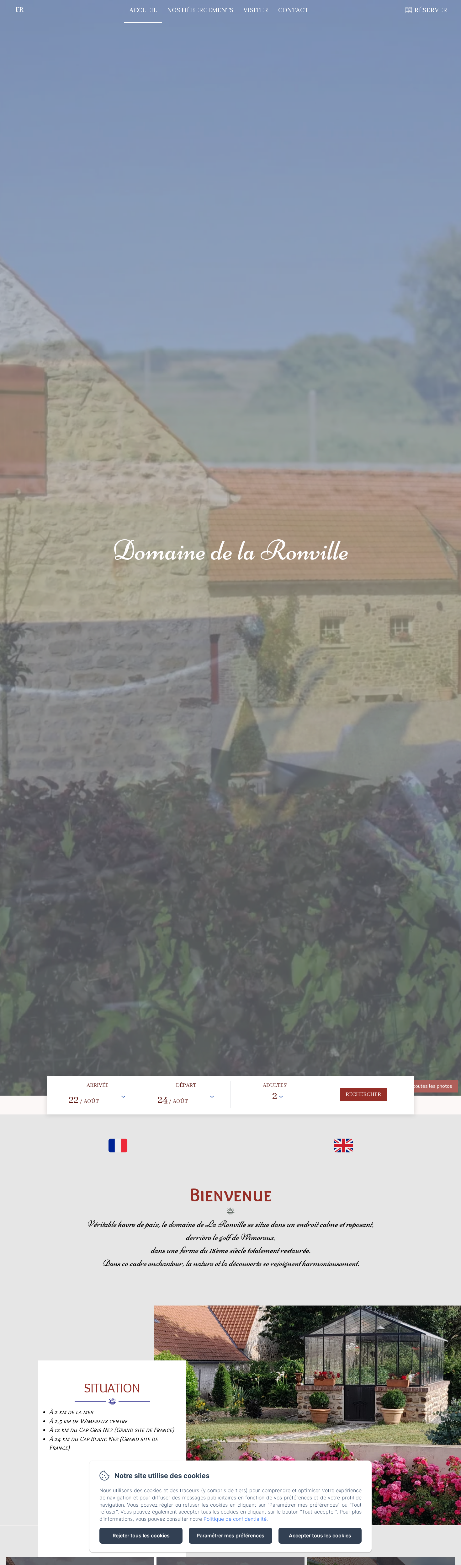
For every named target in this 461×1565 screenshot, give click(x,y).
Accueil (143, 10)
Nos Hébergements (200, 10)
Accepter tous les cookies (320, 1535)
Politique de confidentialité (235, 1519)
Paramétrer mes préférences (230, 1535)
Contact (293, 10)
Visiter (255, 10)
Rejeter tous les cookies (141, 1535)
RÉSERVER (430, 10)
